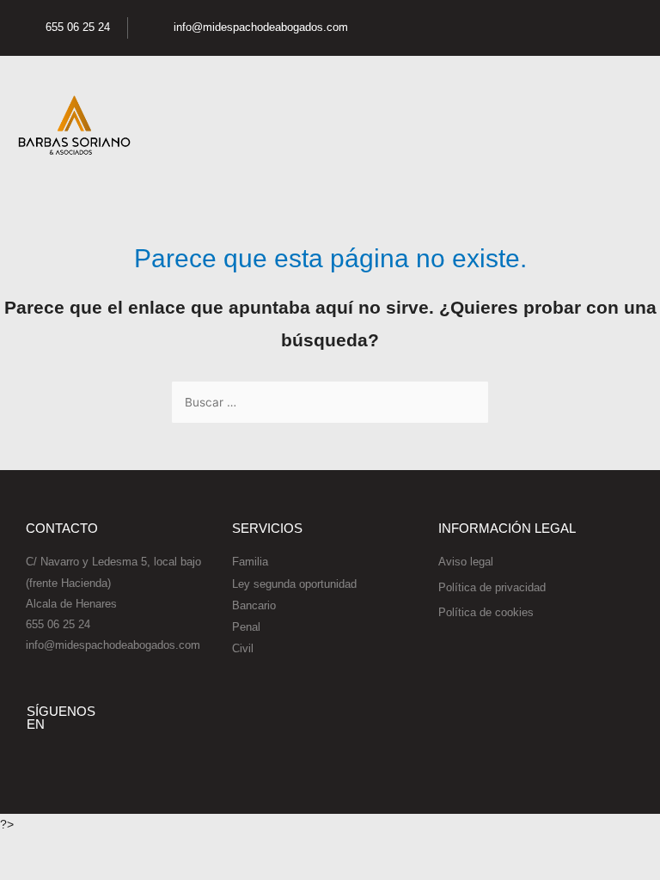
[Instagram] (589, 28)
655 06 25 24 (58, 624)
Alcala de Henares (71, 603)
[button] (631, 126)
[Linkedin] (625, 28)
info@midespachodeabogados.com (113, 645)
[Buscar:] (330, 402)
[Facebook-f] (516, 28)
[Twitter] (553, 28)
